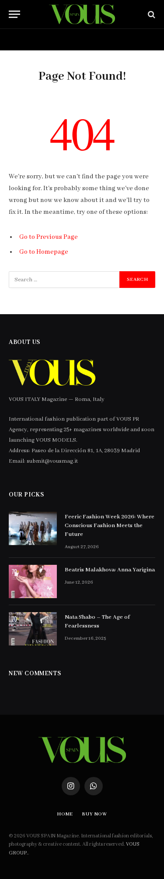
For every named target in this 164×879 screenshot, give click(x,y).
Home (22, 39)
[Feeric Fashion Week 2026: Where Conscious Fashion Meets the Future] (33, 528)
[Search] (150, 14)
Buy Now (69, 39)
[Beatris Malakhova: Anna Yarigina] (33, 581)
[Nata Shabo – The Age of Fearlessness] (33, 628)
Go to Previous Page (48, 237)
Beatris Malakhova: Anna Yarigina (110, 570)
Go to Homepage (43, 252)
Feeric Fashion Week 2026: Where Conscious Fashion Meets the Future (109, 525)
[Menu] (14, 14)
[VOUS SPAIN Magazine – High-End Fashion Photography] (82, 14)
